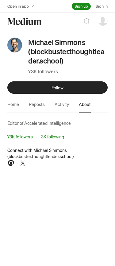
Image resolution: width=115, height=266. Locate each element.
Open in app (18, 6)
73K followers (43, 71)
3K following (52, 136)
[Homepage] (24, 21)
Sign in (102, 6)
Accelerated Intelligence (47, 123)
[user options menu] (103, 21)
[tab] (13, 104)
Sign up (81, 6)
